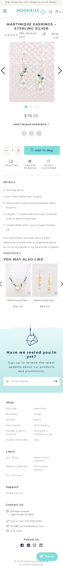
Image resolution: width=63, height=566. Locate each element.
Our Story (12, 457)
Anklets (10, 419)
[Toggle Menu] (7, 11)
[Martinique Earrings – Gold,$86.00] (45, 280)
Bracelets (12, 414)
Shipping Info (14, 493)
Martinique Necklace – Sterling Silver (18, 300)
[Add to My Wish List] (44, 34)
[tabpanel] (31, 72)
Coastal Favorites (16, 439)
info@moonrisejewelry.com (27, 526)
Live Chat (16, 531)
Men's (37, 419)
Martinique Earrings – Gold (45, 300)
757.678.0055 (33, 521)
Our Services (14, 475)
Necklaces (40, 408)
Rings (37, 414)
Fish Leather (13, 425)
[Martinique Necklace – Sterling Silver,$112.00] (18, 280)
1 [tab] (26, 107)
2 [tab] (31, 107)
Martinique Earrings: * (31, 124)
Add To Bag (44, 150)
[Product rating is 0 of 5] (11, 35)
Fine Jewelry (42, 425)
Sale (36, 439)
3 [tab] (37, 107)
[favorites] (50, 12)
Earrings (11, 408)
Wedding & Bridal (16, 466)
